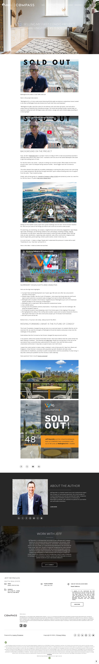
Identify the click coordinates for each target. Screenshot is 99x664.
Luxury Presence (17, 635)
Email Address (75, 586)
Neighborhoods (51, 5)
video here (49, 340)
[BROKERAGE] (30, 518)
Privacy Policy (61, 635)
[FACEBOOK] (26, 518)
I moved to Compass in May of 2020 (48, 176)
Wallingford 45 (33, 155)
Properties (60, 5)
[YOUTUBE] (34, 518)
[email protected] (42, 356)
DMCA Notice (23, 614)
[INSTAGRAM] (37, 518)
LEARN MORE (53, 506)
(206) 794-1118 (48, 585)
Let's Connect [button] (49, 564)
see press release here (43, 178)
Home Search (69, 5)
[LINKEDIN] (19, 518)
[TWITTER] (22, 518)
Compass (49, 616)
